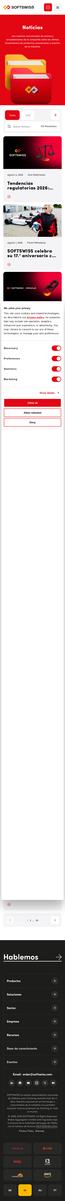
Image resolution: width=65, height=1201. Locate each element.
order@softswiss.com (37, 1074)
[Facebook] (20, 1083)
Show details (47, 392)
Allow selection (33, 412)
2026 (28, 115)
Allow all (33, 402)
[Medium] (53, 1083)
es (25, 1190)
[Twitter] (45, 1083)
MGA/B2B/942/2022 (46, 1126)
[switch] (56, 358)
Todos (12, 115)
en (10, 1190)
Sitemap (39, 1130)
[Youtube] (28, 1083)
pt (55, 1190)
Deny (33, 422)
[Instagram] (36, 1083)
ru (40, 1190)
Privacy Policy (26, 1130)
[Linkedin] (11, 1083)
